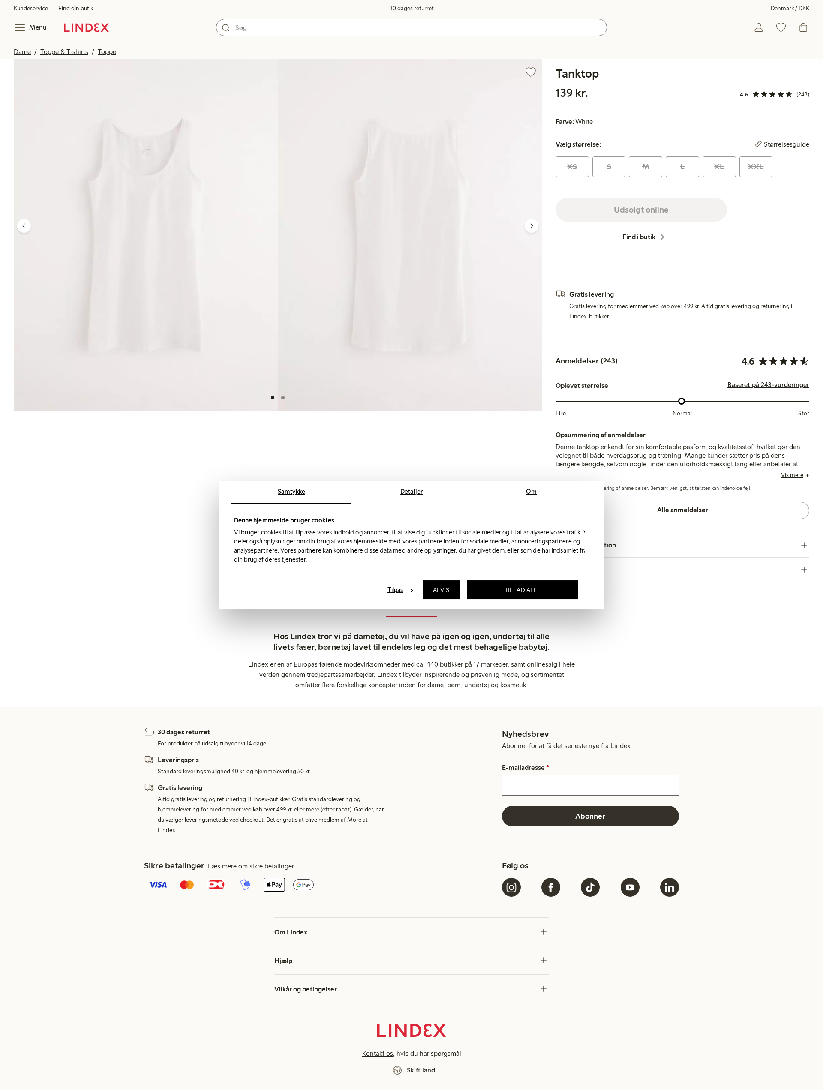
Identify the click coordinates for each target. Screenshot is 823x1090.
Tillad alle (523, 590)
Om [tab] (531, 491)
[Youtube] (630, 887)
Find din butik (75, 8)
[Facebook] (550, 887)
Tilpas (395, 590)
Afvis (441, 590)
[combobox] (411, 27)
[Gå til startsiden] (86, 27)
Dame (22, 52)
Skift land (421, 1070)
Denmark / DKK (790, 8)
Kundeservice (31, 8)
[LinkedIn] (669, 887)
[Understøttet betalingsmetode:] (321, 885)
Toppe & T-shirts (64, 52)
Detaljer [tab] (411, 491)
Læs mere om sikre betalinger (251, 866)
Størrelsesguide (786, 144)
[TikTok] (590, 887)
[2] (283, 398)
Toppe (107, 52)
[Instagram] (511, 887)
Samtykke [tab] (291, 491)
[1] (272, 398)
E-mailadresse (525, 768)
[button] (146, 235)
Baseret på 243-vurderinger (768, 384)
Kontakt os (377, 1053)
